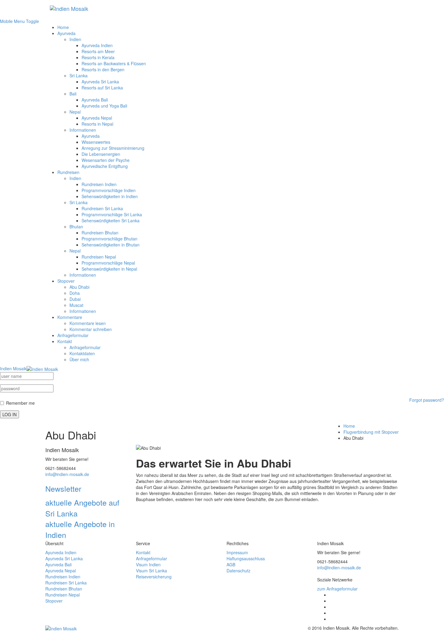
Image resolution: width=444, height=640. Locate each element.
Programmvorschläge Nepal (108, 263)
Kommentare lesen (87, 323)
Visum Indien (148, 564)
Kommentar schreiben (90, 329)
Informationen (82, 130)
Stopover (66, 281)
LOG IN (9, 414)
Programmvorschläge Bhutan (109, 239)
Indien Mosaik (13, 368)
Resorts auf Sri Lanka (102, 88)
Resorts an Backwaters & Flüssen (114, 63)
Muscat (76, 305)
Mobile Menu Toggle (19, 21)
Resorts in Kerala (98, 57)
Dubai (75, 299)
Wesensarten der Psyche (106, 160)
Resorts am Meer (98, 51)
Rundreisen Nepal (99, 257)
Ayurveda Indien (97, 45)
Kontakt (64, 341)
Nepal (75, 112)
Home (63, 27)
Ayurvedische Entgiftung (105, 166)
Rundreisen (68, 172)
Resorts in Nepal (97, 124)
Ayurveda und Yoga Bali (104, 106)
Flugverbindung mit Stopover (371, 432)
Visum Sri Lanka (151, 571)
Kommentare (69, 317)
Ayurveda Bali (95, 100)
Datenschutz (238, 571)
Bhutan (76, 227)
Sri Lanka (78, 75)
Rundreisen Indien (99, 184)
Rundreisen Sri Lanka (102, 208)
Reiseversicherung (154, 577)
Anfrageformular (72, 335)
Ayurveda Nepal (97, 118)
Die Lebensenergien (101, 154)
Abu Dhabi (79, 287)
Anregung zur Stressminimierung (113, 148)
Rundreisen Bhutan (100, 233)
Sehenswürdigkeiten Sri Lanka (111, 220)
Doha (74, 293)
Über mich (79, 359)
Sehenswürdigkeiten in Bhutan (111, 245)
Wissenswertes (96, 142)
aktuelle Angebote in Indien (80, 529)
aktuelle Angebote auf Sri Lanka (82, 508)
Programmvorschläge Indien (109, 190)
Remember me (20, 403)
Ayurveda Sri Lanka (100, 82)
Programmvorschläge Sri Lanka (112, 214)
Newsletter (63, 488)
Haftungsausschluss (246, 558)
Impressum (237, 552)
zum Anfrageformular (337, 589)
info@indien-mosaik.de (67, 474)
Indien (75, 39)
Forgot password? (426, 400)
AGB (231, 564)
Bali (72, 94)
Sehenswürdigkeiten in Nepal (109, 269)
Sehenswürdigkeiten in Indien (110, 196)
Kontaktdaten (82, 353)
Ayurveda (66, 33)
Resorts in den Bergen (103, 69)
